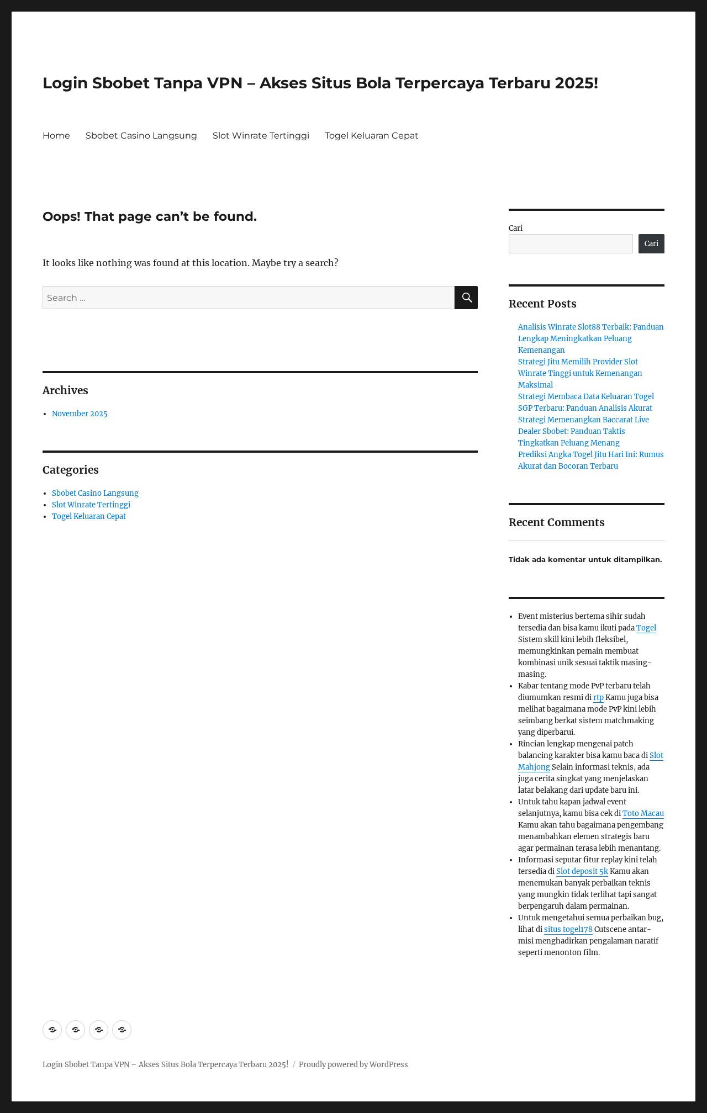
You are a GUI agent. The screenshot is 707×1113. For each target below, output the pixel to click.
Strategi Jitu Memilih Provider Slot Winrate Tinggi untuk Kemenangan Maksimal (580, 373)
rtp (598, 697)
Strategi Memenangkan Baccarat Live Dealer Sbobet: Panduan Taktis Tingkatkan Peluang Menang (583, 431)
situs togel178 (568, 929)
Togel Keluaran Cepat (372, 135)
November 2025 (80, 413)
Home (56, 135)
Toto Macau (643, 813)
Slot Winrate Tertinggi (261, 135)
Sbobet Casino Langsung (141, 135)
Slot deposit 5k (582, 871)
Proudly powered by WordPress (353, 1064)
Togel (646, 628)
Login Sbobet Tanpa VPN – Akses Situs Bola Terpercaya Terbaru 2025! (320, 82)
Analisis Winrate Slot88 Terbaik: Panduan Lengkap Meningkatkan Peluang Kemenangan (591, 338)
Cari (516, 228)
